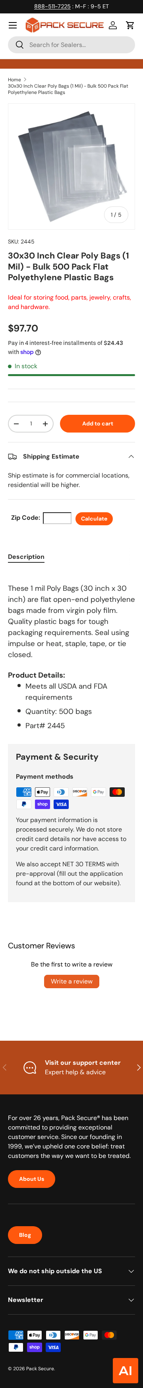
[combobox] (71, 44)
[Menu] (12, 25)
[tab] (26, 557)
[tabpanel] (71, 651)
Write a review (72, 981)
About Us (31, 1178)
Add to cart (97, 423)
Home (14, 80)
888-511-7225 (52, 6)
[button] (130, 25)
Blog (25, 1234)
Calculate (94, 518)
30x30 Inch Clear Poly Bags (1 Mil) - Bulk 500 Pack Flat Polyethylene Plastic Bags (68, 89)
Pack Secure (40, 1369)
